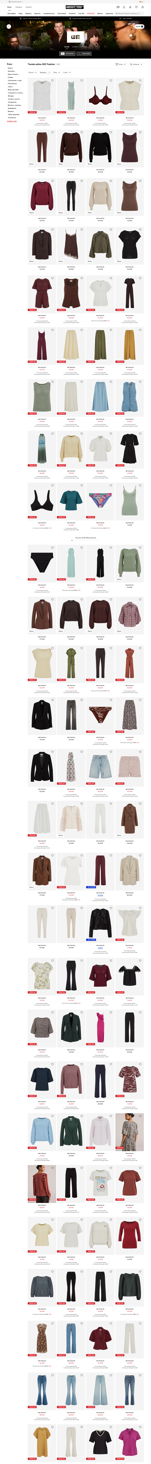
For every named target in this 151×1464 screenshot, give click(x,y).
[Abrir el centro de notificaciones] (130, 7)
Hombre (18, 7)
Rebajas (43, 72)
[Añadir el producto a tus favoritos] (52, 80)
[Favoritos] (136, 7)
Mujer (9, 7)
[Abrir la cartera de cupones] (118, 7)
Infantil (29, 7)
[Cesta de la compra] (142, 7)
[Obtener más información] (42, 126)
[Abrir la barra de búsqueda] (116, 13)
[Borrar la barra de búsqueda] (142, 13)
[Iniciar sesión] (124, 7)
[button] (121, 64)
